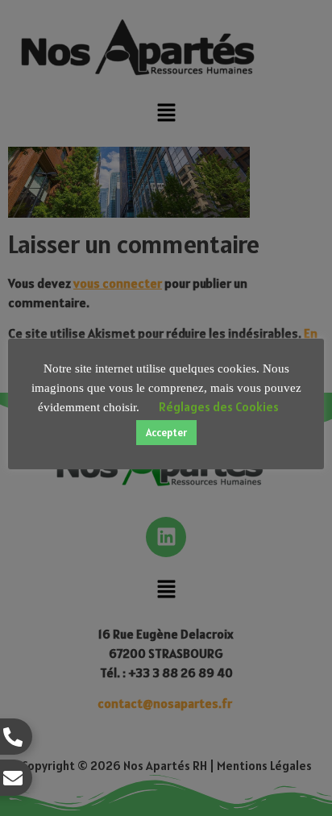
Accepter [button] (166, 432)
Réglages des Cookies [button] (219, 406)
